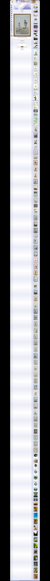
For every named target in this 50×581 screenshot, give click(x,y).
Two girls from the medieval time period (36, 326)
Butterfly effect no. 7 (35, 548)
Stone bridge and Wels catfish (35, 214)
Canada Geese (36, 196)
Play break (35, 358)
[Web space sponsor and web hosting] (11, 36)
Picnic (35, 446)
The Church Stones (35, 24)
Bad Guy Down (35, 171)
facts (22, 12)
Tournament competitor (35, 144)
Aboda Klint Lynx (35, 458)
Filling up (35, 345)
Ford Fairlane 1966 (35, 148)
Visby (35, 112)
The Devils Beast (35, 275)
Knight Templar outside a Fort (35, 233)
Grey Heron (36, 250)
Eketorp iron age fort (35, 59)
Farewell (35, 190)
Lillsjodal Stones (35, 20)
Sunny (35, 501)
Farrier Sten (36, 301)
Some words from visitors (22, 49)
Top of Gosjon (35, 491)
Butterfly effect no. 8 (35, 554)
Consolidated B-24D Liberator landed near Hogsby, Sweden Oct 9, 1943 (36, 48)
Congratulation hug (35, 415)
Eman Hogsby (36, 8)
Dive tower (35, 440)
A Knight (35, 383)
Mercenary (35, 377)
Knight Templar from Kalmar (35, 352)
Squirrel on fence (35, 220)
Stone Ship (36, 12)
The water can (36, 402)
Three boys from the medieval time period (36, 55)
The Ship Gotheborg (35, 307)
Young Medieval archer (35, 339)
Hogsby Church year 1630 (36, 116)
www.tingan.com (25, 1)
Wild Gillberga (35, 497)
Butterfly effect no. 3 (35, 524)
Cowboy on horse (35, 165)
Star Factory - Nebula (35, 28)
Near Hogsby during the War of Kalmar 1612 (35, 125)
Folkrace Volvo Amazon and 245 (35, 288)
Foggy (35, 505)
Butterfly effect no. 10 (35, 566)
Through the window (35, 207)
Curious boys (36, 256)
